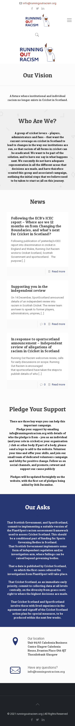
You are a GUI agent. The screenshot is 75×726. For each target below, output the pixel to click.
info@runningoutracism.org (39, 3)
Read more (58, 271)
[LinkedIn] (43, 8)
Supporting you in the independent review (29, 288)
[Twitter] (37, 8)
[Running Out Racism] (37, 20)
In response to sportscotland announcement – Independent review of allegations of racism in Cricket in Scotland (36, 345)
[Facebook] (32, 8)
